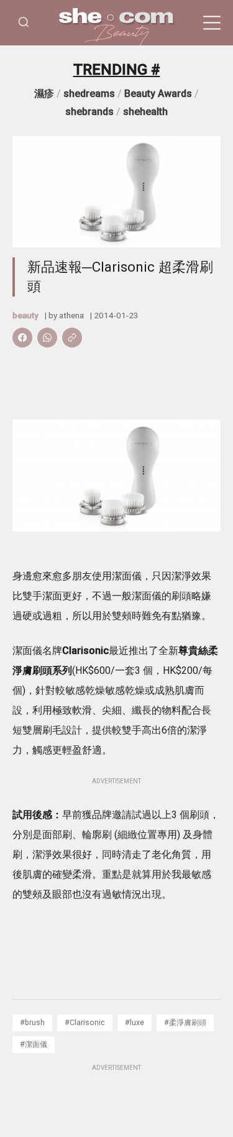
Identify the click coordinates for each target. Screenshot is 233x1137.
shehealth (145, 111)
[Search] (23, 23)
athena (71, 315)
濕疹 (44, 93)
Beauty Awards (158, 93)
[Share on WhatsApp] (47, 338)
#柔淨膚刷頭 (185, 1022)
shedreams (89, 93)
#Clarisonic (85, 1022)
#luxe (134, 1022)
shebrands (89, 111)
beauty (25, 315)
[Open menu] (212, 23)
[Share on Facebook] (22, 338)
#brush (32, 1022)
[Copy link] (72, 338)
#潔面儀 (33, 1044)
